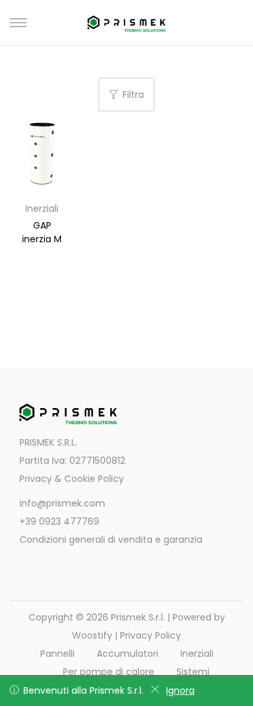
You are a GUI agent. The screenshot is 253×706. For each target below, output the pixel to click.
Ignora (180, 690)
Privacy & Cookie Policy (71, 478)
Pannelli (57, 653)
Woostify (92, 635)
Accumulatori (127, 653)
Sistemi (193, 671)
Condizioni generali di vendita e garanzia (110, 539)
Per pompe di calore (108, 671)
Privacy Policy (150, 635)
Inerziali (41, 208)
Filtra (133, 94)
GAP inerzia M (42, 232)
